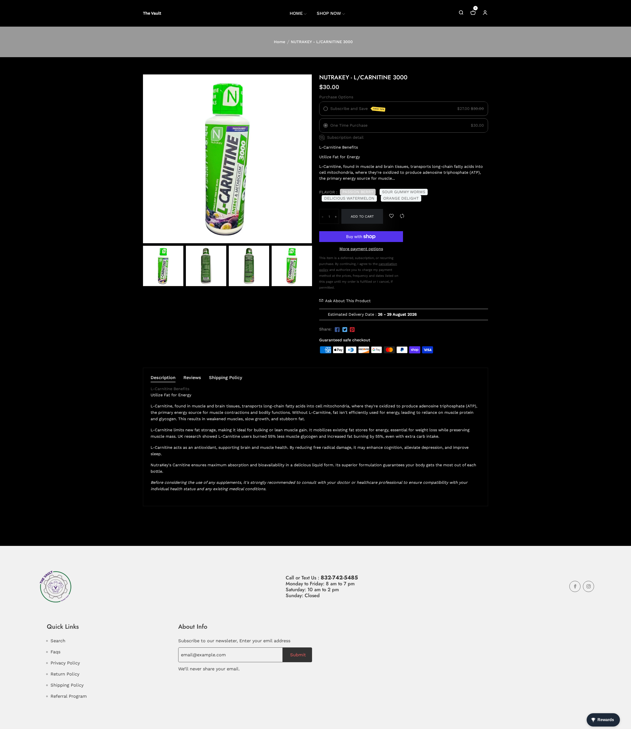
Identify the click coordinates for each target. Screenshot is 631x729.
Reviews (192, 377)
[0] (473, 13)
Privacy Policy (65, 662)
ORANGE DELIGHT (401, 198)
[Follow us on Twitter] (344, 329)
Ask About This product (348, 300)
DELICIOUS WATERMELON (349, 198)
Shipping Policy (225, 377)
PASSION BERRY (357, 192)
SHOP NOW (329, 13)
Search (58, 640)
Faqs (55, 651)
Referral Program (69, 696)
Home (279, 41)
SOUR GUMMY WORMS (403, 192)
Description (163, 377)
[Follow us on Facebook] (337, 329)
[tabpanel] (163, 266)
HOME (296, 13)
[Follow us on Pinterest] (352, 329)
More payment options (361, 248)
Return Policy (65, 674)
